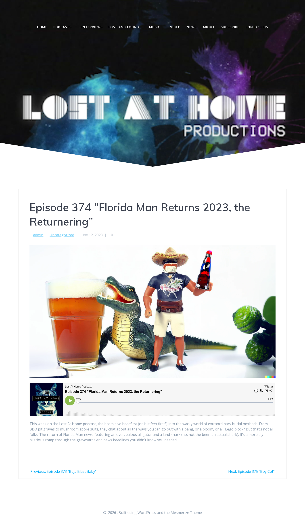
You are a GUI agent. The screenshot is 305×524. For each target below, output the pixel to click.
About (209, 27)
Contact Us (256, 27)
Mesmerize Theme (186, 512)
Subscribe (230, 27)
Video (175, 27)
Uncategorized (62, 234)
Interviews (91, 27)
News (191, 27)
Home (42, 27)
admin (38, 234)
